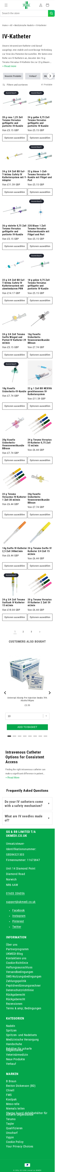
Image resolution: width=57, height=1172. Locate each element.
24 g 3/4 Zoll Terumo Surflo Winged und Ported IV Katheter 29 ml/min (14, 338)
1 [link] (15, 631)
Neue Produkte (15, 1059)
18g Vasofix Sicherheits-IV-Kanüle (14, 390)
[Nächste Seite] (39, 631)
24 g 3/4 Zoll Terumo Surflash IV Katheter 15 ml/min (13, 602)
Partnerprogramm (17, 949)
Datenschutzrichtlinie (20, 990)
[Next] (49, 693)
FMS (9, 1095)
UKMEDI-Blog (14, 953)
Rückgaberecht (15, 994)
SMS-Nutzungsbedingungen (23, 976)
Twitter (16, 927)
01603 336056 (15, 893)
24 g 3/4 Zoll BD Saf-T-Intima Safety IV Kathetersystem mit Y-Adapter (14, 176)
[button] (6, 5)
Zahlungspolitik (16, 981)
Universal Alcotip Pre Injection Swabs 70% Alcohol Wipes (27, 699)
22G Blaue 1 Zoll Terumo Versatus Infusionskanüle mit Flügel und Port (38, 230)
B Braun (11, 1081)
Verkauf (32, 76)
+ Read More (12, 777)
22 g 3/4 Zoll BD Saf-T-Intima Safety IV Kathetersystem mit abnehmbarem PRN (13, 284)
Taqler (10, 1123)
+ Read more (9, 66)
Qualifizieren (14, 1128)
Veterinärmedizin (17, 1054)
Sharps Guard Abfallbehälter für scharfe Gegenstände (26, 1113)
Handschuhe (14, 1044)
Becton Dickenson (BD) (21, 1086)
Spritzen (11, 1030)
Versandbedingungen (19, 972)
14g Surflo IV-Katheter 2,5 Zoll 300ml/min (14, 549)
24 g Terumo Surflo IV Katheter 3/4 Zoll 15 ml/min (40, 551)
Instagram (18, 916)
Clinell (10, 1090)
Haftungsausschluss (19, 967)
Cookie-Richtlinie (17, 963)
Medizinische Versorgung (22, 1039)
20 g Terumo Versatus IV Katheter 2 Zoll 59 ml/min (40, 602)
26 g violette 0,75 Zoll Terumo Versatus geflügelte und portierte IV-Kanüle (14, 230)
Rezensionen (14, 1004)
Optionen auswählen (14, 137)
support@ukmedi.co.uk (21, 902)
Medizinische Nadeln (24, 25)
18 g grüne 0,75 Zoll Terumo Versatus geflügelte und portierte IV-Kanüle (39, 284)
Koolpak (11, 1099)
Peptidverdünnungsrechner (23, 985)
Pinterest (18, 921)
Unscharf (12, 1133)
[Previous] (5, 693)
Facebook (18, 910)
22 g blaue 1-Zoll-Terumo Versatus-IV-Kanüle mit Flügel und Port (40, 176)
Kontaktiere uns (16, 958)
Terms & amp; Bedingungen (23, 1008)
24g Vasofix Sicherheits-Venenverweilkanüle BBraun (39, 498)
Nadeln (10, 1026)
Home (5, 25)
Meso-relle (12, 1104)
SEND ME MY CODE (28, 1160)
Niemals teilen (15, 1108)
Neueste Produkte (13, 76)
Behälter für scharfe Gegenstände (19, 1049)
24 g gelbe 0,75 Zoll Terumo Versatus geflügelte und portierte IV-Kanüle (39, 122)
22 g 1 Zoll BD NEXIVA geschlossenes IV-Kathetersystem (40, 391)
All (11, 25)
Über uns (11, 944)
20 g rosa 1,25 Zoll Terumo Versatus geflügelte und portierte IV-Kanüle (12, 122)
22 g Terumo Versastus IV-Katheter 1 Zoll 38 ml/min (14, 497)
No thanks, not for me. (28, 1168)
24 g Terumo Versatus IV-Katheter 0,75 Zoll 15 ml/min (40, 442)
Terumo (11, 1119)
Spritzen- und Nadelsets (21, 1035)
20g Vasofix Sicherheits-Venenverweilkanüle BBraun (13, 444)
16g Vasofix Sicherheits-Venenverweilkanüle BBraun (39, 338)
